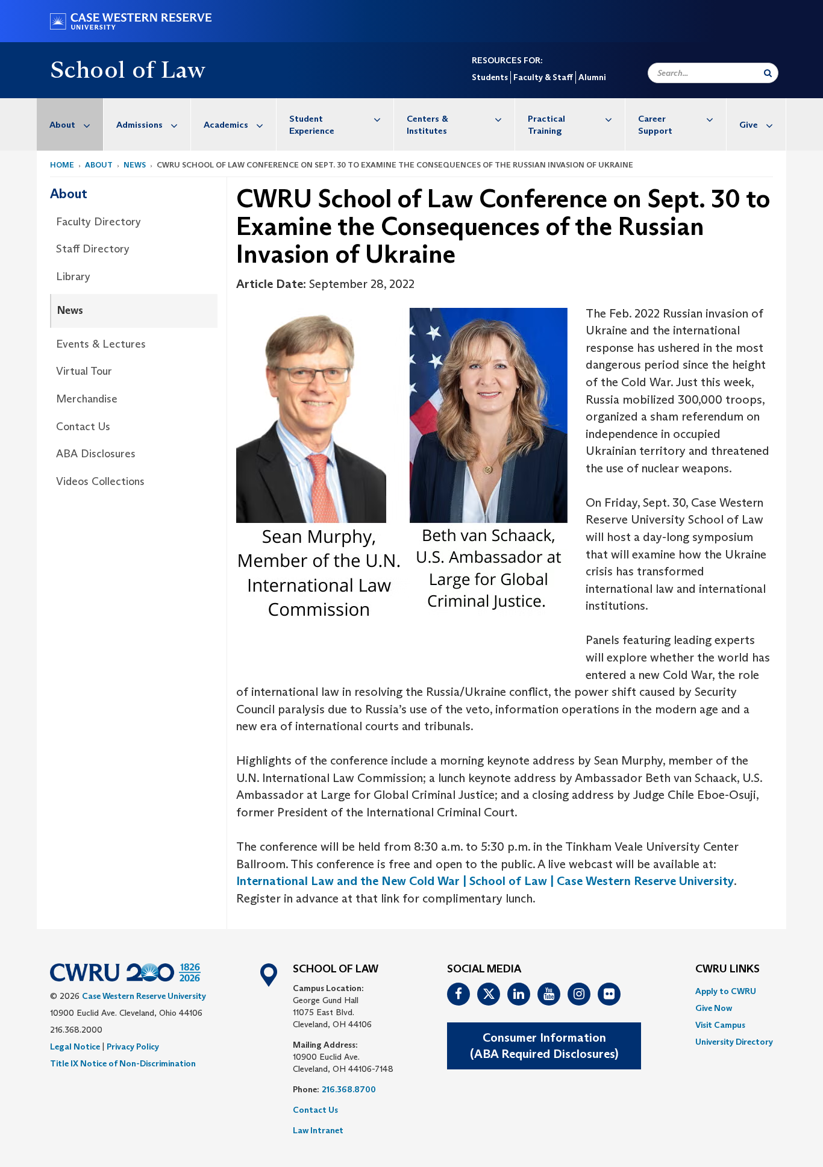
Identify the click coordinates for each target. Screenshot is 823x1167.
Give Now (713, 1008)
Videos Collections (100, 481)
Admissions (139, 124)
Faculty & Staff (543, 77)
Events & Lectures (101, 344)
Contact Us (83, 426)
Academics (226, 124)
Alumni (592, 77)
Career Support (655, 124)
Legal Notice (75, 1046)
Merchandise (86, 398)
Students (490, 77)
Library (73, 276)
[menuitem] (70, 124)
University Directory (734, 1041)
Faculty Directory (98, 221)
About (62, 124)
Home (62, 164)
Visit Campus (720, 1024)
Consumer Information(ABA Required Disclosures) (544, 1045)
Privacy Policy (133, 1046)
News (135, 164)
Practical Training (546, 124)
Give (748, 124)
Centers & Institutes (427, 124)
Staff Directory (93, 248)
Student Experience (311, 124)
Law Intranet (318, 1130)
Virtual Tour (84, 371)
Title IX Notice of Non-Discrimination (123, 1063)
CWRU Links (727, 969)
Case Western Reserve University (144, 995)
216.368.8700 (349, 1089)
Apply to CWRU (725, 991)
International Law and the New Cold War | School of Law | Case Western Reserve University (485, 881)
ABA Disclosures (96, 453)
